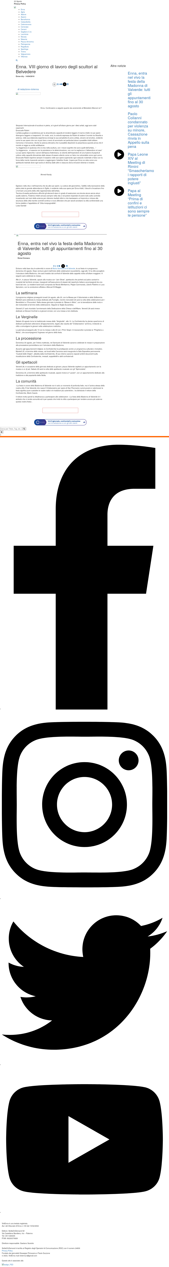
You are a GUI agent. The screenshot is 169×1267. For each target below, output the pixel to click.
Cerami (23, 29)
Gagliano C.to (26, 31)
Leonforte (24, 34)
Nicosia (23, 36)
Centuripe (24, 27)
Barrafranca (25, 19)
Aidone (23, 14)
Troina (23, 51)
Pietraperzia (25, 44)
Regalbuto (25, 46)
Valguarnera (25, 54)
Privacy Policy (20, 3)
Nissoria (24, 39)
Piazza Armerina (27, 41)
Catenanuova (26, 24)
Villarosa (24, 56)
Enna (23, 9)
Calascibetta (25, 22)
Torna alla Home (60, 214)
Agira (23, 12)
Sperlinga (24, 49)
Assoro (23, 17)
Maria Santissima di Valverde (63, 268)
